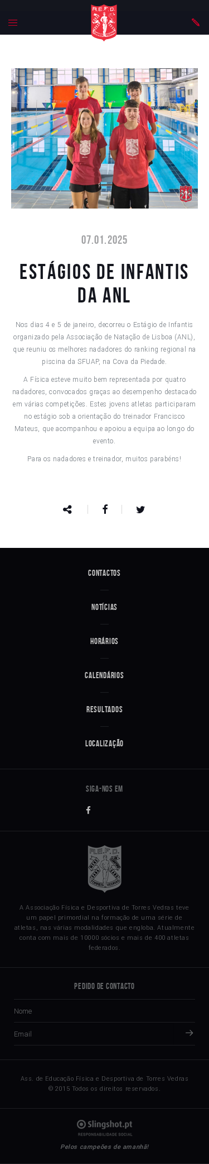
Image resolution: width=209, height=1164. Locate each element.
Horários (104, 641)
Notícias (104, 607)
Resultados (104, 709)
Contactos (104, 573)
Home (104, 22)
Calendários (104, 675)
